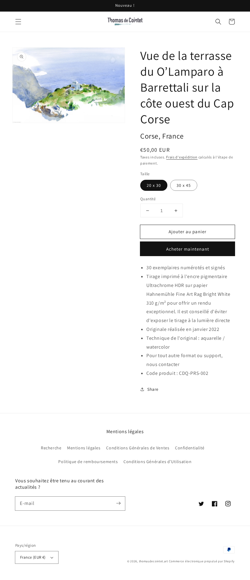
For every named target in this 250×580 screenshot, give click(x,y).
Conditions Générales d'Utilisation (157, 461)
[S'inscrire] (118, 503)
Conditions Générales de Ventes (137, 448)
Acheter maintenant (187, 249)
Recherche (51, 448)
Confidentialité (190, 448)
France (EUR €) (33, 557)
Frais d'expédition (182, 157)
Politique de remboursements (88, 461)
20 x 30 (154, 185)
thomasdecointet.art (153, 561)
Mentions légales (84, 448)
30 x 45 (184, 185)
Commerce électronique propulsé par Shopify (202, 561)
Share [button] (153, 389)
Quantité (147, 198)
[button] (18, 21)
